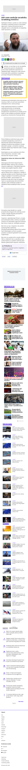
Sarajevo (3, 728)
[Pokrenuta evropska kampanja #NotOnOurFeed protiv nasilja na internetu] (7, 587)
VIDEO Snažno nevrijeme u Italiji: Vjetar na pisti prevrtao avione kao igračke (18, 604)
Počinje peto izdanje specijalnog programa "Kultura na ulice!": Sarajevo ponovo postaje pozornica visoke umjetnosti (15, 688)
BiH (2, 715)
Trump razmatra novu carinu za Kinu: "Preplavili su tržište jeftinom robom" (18, 579)
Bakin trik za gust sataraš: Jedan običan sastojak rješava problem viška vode (14, 633)
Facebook (5, 746)
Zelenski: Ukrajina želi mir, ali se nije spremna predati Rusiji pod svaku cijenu (18, 595)
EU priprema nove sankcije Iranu (18, 494)
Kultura (2, 732)
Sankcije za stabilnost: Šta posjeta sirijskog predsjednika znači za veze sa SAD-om (18, 520)
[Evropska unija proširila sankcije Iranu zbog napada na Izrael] (7, 503)
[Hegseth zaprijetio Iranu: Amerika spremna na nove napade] (7, 554)
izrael (4, 256)
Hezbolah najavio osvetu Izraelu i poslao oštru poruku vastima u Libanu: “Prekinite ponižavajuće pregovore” (13, 93)
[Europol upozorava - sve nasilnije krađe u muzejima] (7, 570)
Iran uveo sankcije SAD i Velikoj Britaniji (17, 461)
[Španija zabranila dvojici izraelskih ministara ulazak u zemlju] (7, 470)
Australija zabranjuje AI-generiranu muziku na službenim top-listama (15, 660)
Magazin (3, 730)
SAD (9, 256)
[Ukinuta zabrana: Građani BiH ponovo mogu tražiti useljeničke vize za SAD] (7, 612)
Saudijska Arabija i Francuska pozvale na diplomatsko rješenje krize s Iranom (18, 545)
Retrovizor (3, 734)
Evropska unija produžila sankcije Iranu (17, 511)
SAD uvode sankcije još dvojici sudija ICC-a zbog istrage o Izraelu (17, 437)
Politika (3, 717)
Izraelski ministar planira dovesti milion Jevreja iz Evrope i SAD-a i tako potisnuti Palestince (13, 83)
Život (2, 736)
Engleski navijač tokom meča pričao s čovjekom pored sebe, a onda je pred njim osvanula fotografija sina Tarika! (15, 640)
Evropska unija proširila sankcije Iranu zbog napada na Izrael (18, 503)
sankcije (15, 256)
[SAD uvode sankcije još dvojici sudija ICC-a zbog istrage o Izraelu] (7, 437)
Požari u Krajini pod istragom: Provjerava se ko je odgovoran (14, 673)
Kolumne (3, 740)
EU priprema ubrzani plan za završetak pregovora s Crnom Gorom (18, 562)
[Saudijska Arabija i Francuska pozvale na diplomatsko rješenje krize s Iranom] (7, 545)
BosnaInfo (6, 55)
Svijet (3, 15)
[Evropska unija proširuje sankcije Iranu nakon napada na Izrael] (7, 445)
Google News (15, 252)
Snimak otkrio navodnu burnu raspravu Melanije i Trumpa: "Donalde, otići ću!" (18, 537)
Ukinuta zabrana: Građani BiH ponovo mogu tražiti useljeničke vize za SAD (18, 612)
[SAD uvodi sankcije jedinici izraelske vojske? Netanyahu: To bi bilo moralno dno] (7, 429)
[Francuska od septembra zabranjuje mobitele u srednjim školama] (7, 620)
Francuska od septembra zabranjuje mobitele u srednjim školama (17, 620)
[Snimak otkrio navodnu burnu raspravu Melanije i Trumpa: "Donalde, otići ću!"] (7, 537)
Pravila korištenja (5, 760)
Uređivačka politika (5, 762)
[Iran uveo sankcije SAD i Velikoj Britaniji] (7, 462)
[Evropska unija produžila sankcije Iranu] (7, 511)
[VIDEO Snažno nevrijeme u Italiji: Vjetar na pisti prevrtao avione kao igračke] (7, 604)
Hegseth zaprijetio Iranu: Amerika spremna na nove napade (18, 554)
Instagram (5, 750)
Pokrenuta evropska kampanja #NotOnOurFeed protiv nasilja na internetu (18, 587)
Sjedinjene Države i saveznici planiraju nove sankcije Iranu (18, 453)
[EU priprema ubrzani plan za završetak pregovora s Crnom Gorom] (7, 562)
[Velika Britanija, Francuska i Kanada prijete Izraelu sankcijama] (7, 478)
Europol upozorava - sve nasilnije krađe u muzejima (18, 570)
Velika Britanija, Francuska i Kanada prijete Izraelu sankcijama (18, 478)
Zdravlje (3, 724)
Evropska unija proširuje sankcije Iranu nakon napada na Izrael (18, 446)
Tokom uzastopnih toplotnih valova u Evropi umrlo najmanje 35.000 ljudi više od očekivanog (18, 529)
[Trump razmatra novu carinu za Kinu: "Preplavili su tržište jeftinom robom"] (7, 579)
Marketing (3, 759)
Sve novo (20, 701)
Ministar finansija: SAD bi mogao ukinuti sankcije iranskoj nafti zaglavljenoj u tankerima (18, 487)
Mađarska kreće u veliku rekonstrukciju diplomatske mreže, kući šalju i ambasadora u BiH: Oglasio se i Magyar (15, 654)
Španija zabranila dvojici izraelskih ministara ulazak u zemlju (18, 470)
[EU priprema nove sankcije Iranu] (7, 495)
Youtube (4, 752)
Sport (2, 722)
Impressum (3, 757)
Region (2, 719)
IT (1, 738)
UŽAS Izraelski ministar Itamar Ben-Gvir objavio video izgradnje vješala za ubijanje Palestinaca (13, 88)
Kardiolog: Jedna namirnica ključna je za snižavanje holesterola (15, 646)
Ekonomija (3, 726)
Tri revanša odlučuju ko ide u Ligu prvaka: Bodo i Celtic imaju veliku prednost (14, 696)
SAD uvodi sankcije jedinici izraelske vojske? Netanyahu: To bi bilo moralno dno (18, 429)
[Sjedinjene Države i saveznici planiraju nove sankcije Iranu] (7, 454)
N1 (2, 186)
